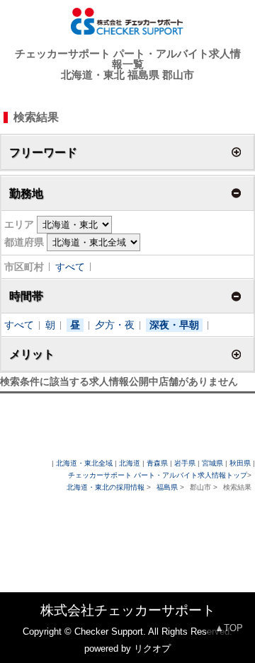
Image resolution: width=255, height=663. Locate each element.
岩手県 (185, 463)
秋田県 (240, 463)
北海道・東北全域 (84, 463)
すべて (70, 266)
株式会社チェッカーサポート (127, 610)
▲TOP (229, 628)
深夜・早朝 (174, 324)
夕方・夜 (115, 324)
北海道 (129, 463)
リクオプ (152, 648)
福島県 (167, 487)
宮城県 (212, 463)
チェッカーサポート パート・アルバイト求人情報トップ (157, 475)
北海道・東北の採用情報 (107, 487)
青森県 (157, 463)
